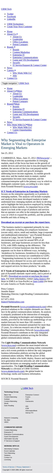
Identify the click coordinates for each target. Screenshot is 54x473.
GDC (27, 399)
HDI (26, 406)
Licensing (7, 459)
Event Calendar (9, 451)
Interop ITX (29, 413)
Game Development (11, 436)
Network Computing (11, 418)
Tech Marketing (9, 453)
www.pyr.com (30, 186)
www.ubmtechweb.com (13, 371)
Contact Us (8, 457)
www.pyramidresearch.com (33, 306)
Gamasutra (29, 401)
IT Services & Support (12, 441)
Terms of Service (9, 467)
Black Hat (7, 395)
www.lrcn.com (41, 330)
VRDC (6, 422)
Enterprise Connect (32, 395)
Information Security (11, 439)
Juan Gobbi (38, 281)
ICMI (27, 408)
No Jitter (7, 420)
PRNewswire (43, 158)
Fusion (27, 397)
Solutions (7, 455)
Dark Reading (9, 405)
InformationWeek (31, 410)
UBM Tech (6, 9)
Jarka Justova (40, 278)
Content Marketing (10, 430)
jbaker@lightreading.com (12, 302)
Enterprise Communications (13, 434)
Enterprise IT (8, 432)
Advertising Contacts (11, 449)
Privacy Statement (22, 467)
